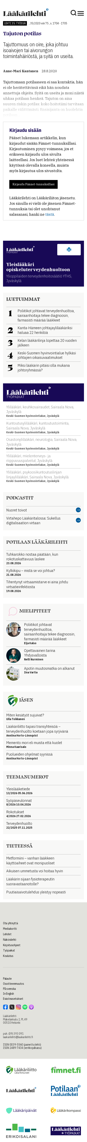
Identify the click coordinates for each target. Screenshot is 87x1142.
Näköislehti (9, 939)
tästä (49, 214)
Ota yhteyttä (10, 923)
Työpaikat (9, 950)
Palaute (7, 978)
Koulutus (8, 956)
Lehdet (7, 934)
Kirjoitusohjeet (11, 945)
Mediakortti (10, 929)
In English (8, 993)
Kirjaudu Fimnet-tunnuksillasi (33, 184)
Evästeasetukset (13, 999)
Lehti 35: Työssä (15, 23)
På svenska (9, 989)
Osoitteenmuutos (13, 984)
